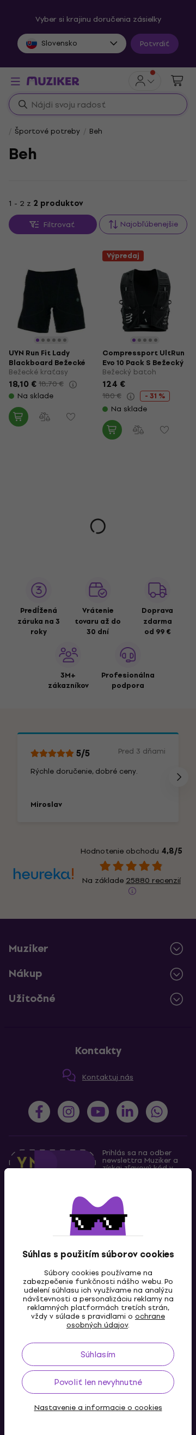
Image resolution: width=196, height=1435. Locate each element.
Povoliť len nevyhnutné (98, 1382)
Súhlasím (98, 1354)
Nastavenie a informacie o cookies (98, 1407)
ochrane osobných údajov (115, 1321)
